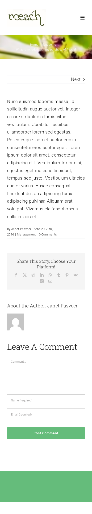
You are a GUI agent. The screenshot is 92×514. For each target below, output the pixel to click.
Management (26, 234)
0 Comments (48, 234)
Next (75, 79)
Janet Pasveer (21, 229)
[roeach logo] (26, 11)
